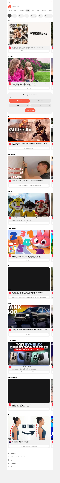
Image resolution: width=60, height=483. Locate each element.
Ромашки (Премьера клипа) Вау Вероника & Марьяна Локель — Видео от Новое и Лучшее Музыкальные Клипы (29, 83)
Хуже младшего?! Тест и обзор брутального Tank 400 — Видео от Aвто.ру (29, 329)
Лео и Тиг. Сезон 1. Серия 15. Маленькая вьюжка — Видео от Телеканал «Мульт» (29, 218)
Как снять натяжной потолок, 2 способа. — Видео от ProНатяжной (27, 180)
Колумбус (13, 453)
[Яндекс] (9, 6)
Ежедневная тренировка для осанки (20, 441)
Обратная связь (15, 456)
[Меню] (50, 2)
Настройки (14, 463)
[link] (29, 37)
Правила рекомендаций (17, 460)
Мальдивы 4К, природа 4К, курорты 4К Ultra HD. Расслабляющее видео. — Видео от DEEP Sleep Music (29, 404)
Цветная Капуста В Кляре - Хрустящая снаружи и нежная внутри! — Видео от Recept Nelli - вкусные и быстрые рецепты (28, 293)
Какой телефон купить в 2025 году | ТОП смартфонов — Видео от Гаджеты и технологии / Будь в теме (27, 367)
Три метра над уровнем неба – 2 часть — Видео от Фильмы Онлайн (28, 47)
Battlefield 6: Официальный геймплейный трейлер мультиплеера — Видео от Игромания (29, 144)
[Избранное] (9, 2)
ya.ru (12, 466)
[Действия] (48, 48)
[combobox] (31, 7)
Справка (23, 456)
